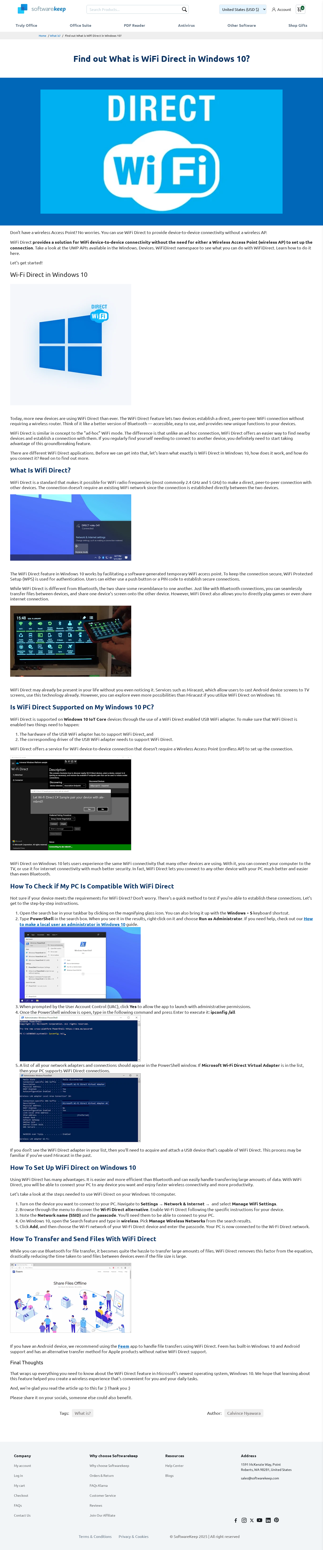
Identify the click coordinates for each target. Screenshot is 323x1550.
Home (42, 35)
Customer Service (103, 1495)
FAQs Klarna (99, 1485)
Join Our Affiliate (102, 1515)
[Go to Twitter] (252, 1520)
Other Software (241, 25)
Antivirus (186, 25)
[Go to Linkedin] (268, 1520)
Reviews (96, 1505)
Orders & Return (102, 1475)
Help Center (174, 1465)
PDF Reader (134, 25)
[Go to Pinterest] (276, 1520)
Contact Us (22, 1515)
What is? (55, 35)
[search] (184, 10)
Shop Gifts (297, 25)
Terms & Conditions (95, 1536)
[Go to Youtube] (260, 1520)
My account (22, 1465)
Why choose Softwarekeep (109, 1465)
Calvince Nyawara (244, 1412)
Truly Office (26, 25)
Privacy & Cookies (133, 1536)
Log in (18, 1475)
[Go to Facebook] (236, 1520)
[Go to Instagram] (244, 1520)
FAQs (18, 1505)
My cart (19, 1485)
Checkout (21, 1495)
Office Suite (80, 25)
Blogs (169, 1475)
